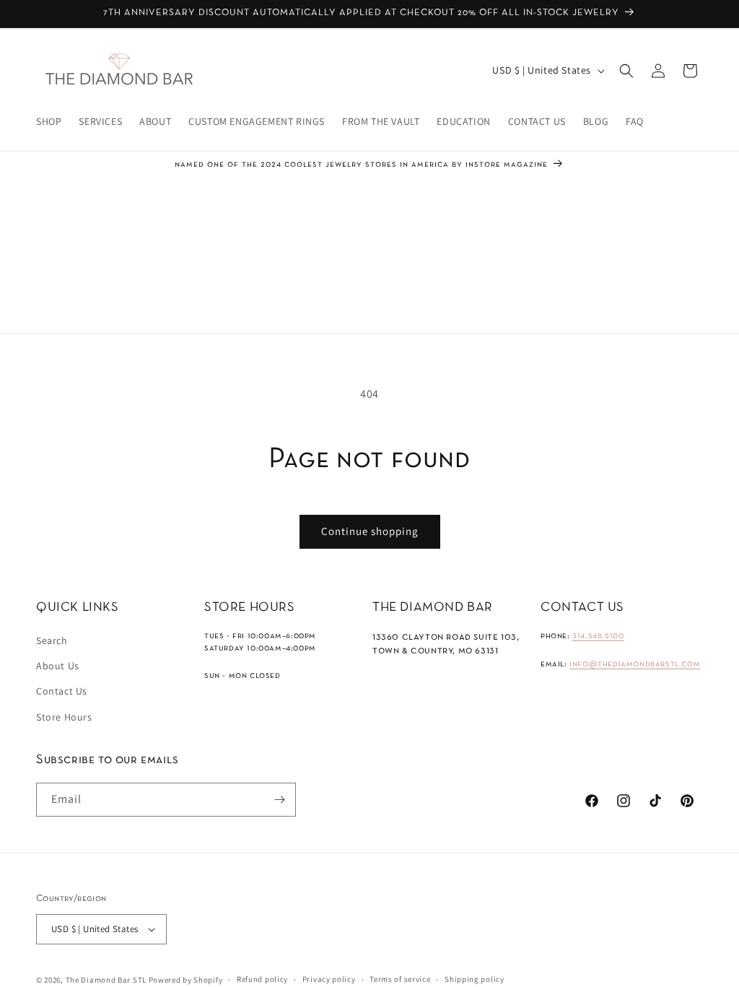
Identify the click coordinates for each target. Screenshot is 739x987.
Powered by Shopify (186, 980)
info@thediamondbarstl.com (634, 664)
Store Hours (64, 716)
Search (52, 640)
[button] (626, 71)
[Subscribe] (279, 800)
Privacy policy (329, 979)
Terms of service (400, 979)
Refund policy (262, 979)
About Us (57, 665)
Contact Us (61, 690)
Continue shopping (370, 531)
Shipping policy (474, 979)
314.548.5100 (598, 636)
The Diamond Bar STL (106, 980)
